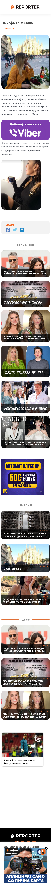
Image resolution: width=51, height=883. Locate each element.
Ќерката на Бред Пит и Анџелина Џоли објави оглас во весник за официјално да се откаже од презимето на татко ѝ (25, 408)
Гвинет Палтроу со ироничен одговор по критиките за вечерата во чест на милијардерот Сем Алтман (23, 373)
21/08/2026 (44, 596)
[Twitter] (15, 230)
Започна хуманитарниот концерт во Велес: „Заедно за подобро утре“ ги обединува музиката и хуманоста (24, 302)
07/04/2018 (44, 566)
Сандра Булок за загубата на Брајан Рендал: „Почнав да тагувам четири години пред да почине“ (25, 272)
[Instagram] (22, 230)
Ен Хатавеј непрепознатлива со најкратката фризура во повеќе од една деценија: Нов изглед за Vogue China (25, 443)
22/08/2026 (44, 531)
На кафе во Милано (12, 569)
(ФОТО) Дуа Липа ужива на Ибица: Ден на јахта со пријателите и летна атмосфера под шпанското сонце (24, 601)
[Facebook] (8, 230)
